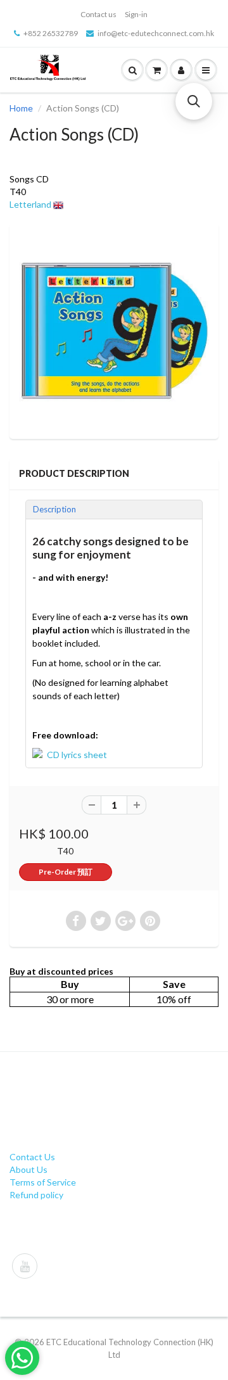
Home (21, 108)
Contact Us (32, 1156)
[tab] (114, 509)
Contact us (98, 14)
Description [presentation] (54, 509)
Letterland (30, 204)
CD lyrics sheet (77, 754)
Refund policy (36, 1194)
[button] (193, 101)
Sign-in (136, 14)
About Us (29, 1169)
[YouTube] (24, 1266)
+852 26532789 (50, 33)
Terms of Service (43, 1182)
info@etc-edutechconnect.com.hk (156, 33)
